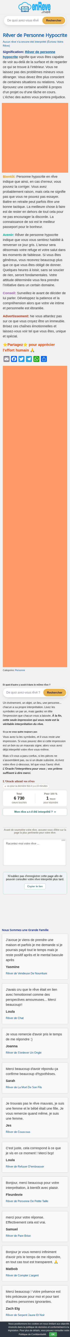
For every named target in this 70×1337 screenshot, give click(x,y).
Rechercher (54, 20)
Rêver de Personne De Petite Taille (27, 1201)
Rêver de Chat (15, 1018)
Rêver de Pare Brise (18, 1235)
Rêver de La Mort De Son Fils (24, 1087)
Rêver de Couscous (18, 1131)
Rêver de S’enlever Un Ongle (23, 1052)
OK (53, 1334)
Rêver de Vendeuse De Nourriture (26, 973)
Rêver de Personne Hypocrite (35, 35)
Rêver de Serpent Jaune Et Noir (25, 1315)
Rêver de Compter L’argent (22, 1275)
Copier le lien (35, 886)
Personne (20, 670)
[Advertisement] (35, 138)
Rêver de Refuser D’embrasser (25, 1166)
